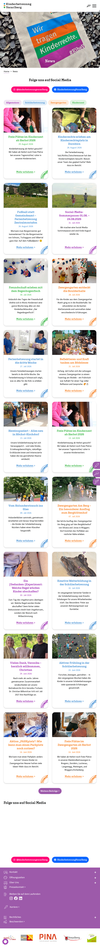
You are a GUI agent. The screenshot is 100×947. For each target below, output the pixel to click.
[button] (50, 872)
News (15, 71)
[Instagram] (11, 898)
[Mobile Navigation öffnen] (94, 6)
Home (6, 71)
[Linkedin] (20, 898)
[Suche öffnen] (88, 6)
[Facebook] (16, 898)
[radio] (13, 102)
